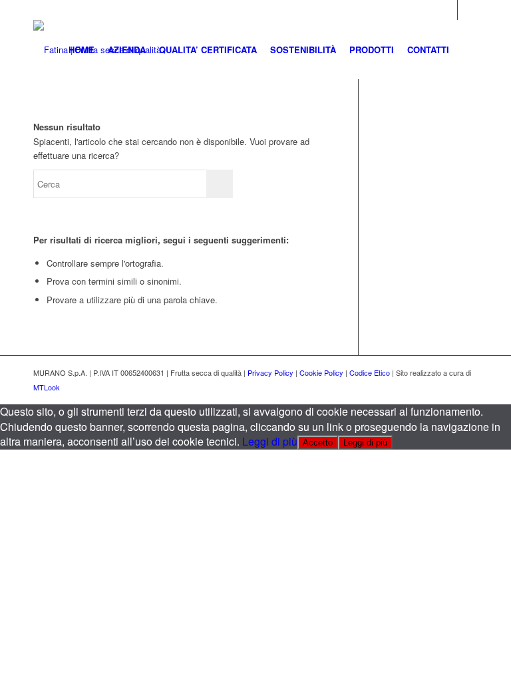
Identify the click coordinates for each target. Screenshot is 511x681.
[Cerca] (467, 50)
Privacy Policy (270, 372)
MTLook (46, 387)
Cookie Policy (321, 372)
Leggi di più (269, 441)
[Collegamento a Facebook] (468, 10)
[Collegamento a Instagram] (447, 10)
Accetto (318, 443)
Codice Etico (369, 372)
